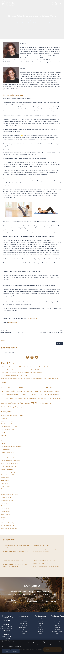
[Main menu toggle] (60, 3)
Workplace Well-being (7, 523)
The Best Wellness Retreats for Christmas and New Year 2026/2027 (21, 369)
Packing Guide (5, 480)
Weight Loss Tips (6, 514)
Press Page (4, 483)
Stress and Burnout (6, 497)
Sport (20, 398)
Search (3, 340)
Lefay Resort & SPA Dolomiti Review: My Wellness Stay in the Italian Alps (21, 372)
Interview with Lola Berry (41, 545)
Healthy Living (26, 391)
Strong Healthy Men (7, 500)
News (21, 394)
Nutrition (26, 394)
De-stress (57, 621)
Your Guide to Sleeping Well (9, 528)
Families (39, 387)
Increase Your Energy (7, 469)
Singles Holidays (53, 394)
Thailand (59, 398)
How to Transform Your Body (9, 466)
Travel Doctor (5, 508)
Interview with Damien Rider (13, 561)
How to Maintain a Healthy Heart (10, 460)
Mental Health (5, 477)
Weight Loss (15, 403)
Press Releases (5, 486)
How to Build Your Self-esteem (10, 458)
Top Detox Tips (5, 503)
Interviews (48, 391)
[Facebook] (4, 620)
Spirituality (4, 491)
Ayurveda (4, 418)
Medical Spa (57, 627)
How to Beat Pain (6, 455)
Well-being (25, 403)
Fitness (49, 388)
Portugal (38, 394)
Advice (10, 388)
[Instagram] (6, 620)
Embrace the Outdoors (8, 438)
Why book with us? (23, 628)
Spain (16, 398)
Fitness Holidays (57, 388)
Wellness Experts (45, 403)
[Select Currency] (56, 3)
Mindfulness (15, 394)
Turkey (40, 633)
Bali (40, 625)
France (40, 627)
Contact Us (23, 631)
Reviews (44, 394)
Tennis (54, 398)
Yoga (17, 407)
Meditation (9, 394)
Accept (6, 651)
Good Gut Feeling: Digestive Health (11, 446)
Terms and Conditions (23, 620)
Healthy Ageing (5, 449)
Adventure (4, 388)
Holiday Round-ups (36, 391)
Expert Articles (5, 441)
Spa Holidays (10, 398)
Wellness (35, 403)
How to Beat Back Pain (7, 452)
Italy (52, 391)
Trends (2, 403)
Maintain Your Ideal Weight (9, 475)
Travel (3, 506)
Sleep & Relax (57, 629)
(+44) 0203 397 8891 (6, 626)
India (44, 391)
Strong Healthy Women (44, 398)
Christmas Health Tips (7, 429)
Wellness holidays (8, 407)
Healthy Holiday (16, 391)
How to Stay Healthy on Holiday (10, 463)
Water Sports (8, 403)
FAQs (23, 633)
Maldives (40, 623)
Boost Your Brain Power (8, 424)
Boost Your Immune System (9, 426)
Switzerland (40, 619)
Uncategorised (5, 511)
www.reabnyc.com (31, 318)
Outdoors (33, 394)
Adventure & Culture (57, 619)
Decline (15, 651)
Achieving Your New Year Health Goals (12, 415)
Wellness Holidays (57, 631)
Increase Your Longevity (8, 472)
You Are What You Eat (7, 525)
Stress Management (29, 398)
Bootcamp (15, 387)
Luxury (3, 394)
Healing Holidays (5, 391)
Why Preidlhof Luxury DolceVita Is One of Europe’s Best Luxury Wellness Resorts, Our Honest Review (30, 378)
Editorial (3, 435)
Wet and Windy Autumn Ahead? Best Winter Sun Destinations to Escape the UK (24, 367)
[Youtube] (9, 620)
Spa (3, 398)
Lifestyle (56, 391)
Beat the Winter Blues (7, 421)
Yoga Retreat (30, 407)
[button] (27, 357)
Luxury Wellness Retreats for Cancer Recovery (14, 375)
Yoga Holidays (23, 407)
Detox (20, 388)
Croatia (40, 629)
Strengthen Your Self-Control (9, 494)
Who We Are (23, 625)
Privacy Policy (23, 623)
